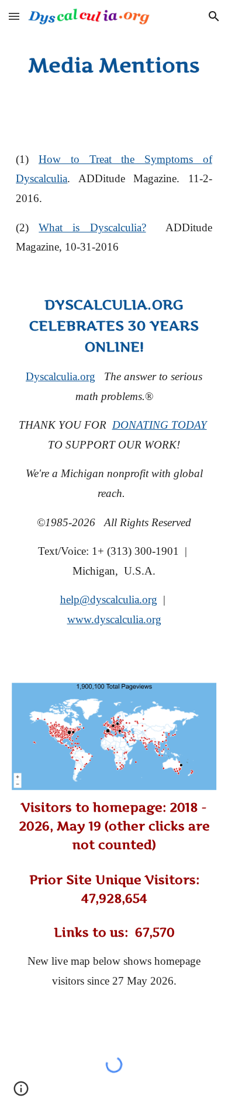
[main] (114, 65)
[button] (14, 16)
